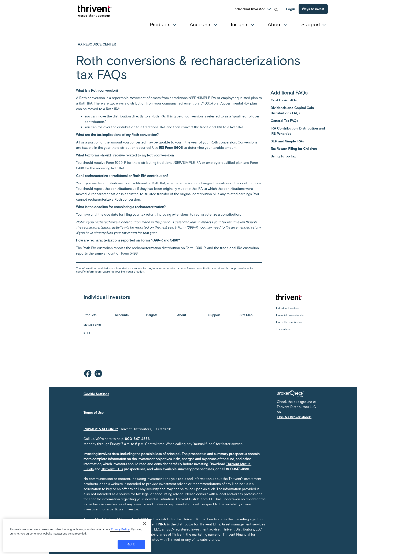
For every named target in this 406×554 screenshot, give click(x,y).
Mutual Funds (92, 324)
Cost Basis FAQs (284, 100)
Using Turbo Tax (283, 156)
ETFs (87, 332)
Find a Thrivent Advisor (289, 322)
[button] (269, 8)
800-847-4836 (137, 439)
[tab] (164, 24)
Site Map (246, 315)
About (181, 315)
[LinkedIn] (98, 373)
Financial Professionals (289, 315)
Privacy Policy (120, 529)
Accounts (122, 315)
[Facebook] (88, 373)
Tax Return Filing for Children (294, 149)
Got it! (131, 544)
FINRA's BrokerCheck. (294, 417)
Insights (151, 315)
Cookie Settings (96, 394)
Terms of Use (94, 413)
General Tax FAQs (284, 121)
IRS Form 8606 (171, 148)
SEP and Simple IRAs (287, 141)
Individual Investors (287, 308)
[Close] (144, 523)
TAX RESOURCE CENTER (96, 44)
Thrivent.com (283, 329)
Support (214, 315)
